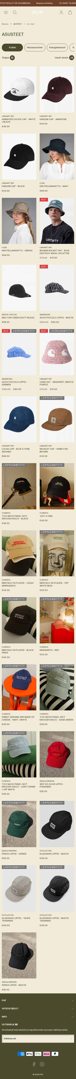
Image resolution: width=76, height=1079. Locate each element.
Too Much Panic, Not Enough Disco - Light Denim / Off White (18, 787)
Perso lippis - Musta (14, 985)
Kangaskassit (57, 47)
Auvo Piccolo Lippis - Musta (56, 317)
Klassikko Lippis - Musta (54, 854)
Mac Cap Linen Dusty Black (18, 317)
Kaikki (12, 47)
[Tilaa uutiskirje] (71, 1039)
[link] (61, 12)
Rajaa (5, 57)
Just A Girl (46, 516)
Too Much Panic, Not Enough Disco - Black (15, 517)
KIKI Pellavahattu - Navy (54, 186)
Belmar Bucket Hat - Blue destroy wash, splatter (54, 251)
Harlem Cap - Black (13, 186)
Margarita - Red (49, 650)
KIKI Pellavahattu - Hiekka (17, 250)
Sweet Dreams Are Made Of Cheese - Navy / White (18, 718)
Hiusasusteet (35, 47)
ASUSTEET (17, 24)
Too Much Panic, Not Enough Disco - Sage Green (56, 718)
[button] (5, 12)
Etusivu (5, 24)
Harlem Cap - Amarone (53, 119)
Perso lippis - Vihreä (14, 854)
